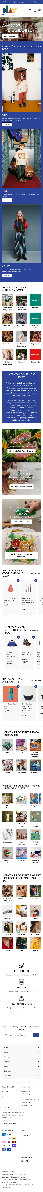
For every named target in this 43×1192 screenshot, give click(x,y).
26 (39, 657)
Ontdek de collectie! (21, 522)
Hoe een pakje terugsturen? (31, 1099)
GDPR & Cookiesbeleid (9, 1118)
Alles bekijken (36, 573)
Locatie (4, 1094)
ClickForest (6, 1187)
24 (24, 653)
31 (27, 665)
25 (27, 653)
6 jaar (10, 665)
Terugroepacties (27, 1105)
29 (28, 661)
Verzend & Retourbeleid (9, 1123)
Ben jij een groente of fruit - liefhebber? (21, 555)
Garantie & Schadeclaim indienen (13, 1115)
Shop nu (6, 124)
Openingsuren (6, 1097)
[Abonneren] (36, 1035)
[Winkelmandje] (34, 10)
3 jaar (10, 657)
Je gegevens (26, 1091)
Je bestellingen (26, 1094)
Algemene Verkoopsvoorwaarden (13, 1112)
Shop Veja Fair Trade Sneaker (21, 451)
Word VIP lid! (26, 1102)
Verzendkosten (7, 1121)
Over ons (5, 1091)
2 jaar (10, 653)
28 (24, 661)
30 (24, 665)
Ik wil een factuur (27, 1097)
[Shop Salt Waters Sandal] (21, 478)
